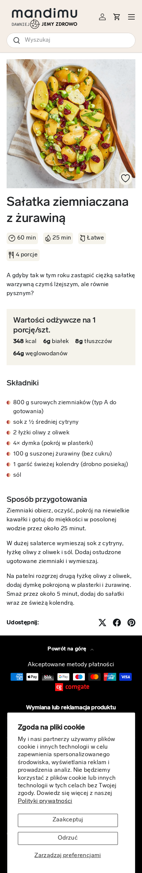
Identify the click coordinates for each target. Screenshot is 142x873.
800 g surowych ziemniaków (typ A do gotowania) (65, 407)
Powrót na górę (68, 649)
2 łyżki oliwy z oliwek (41, 433)
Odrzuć (68, 838)
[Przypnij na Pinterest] (131, 622)
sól (17, 475)
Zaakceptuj (68, 820)
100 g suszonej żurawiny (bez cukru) (62, 454)
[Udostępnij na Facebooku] (117, 622)
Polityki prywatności (45, 802)
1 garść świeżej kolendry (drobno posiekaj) (70, 465)
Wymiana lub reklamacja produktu (71, 708)
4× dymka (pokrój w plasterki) (53, 444)
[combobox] (71, 40)
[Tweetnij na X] (102, 622)
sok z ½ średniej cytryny (46, 422)
